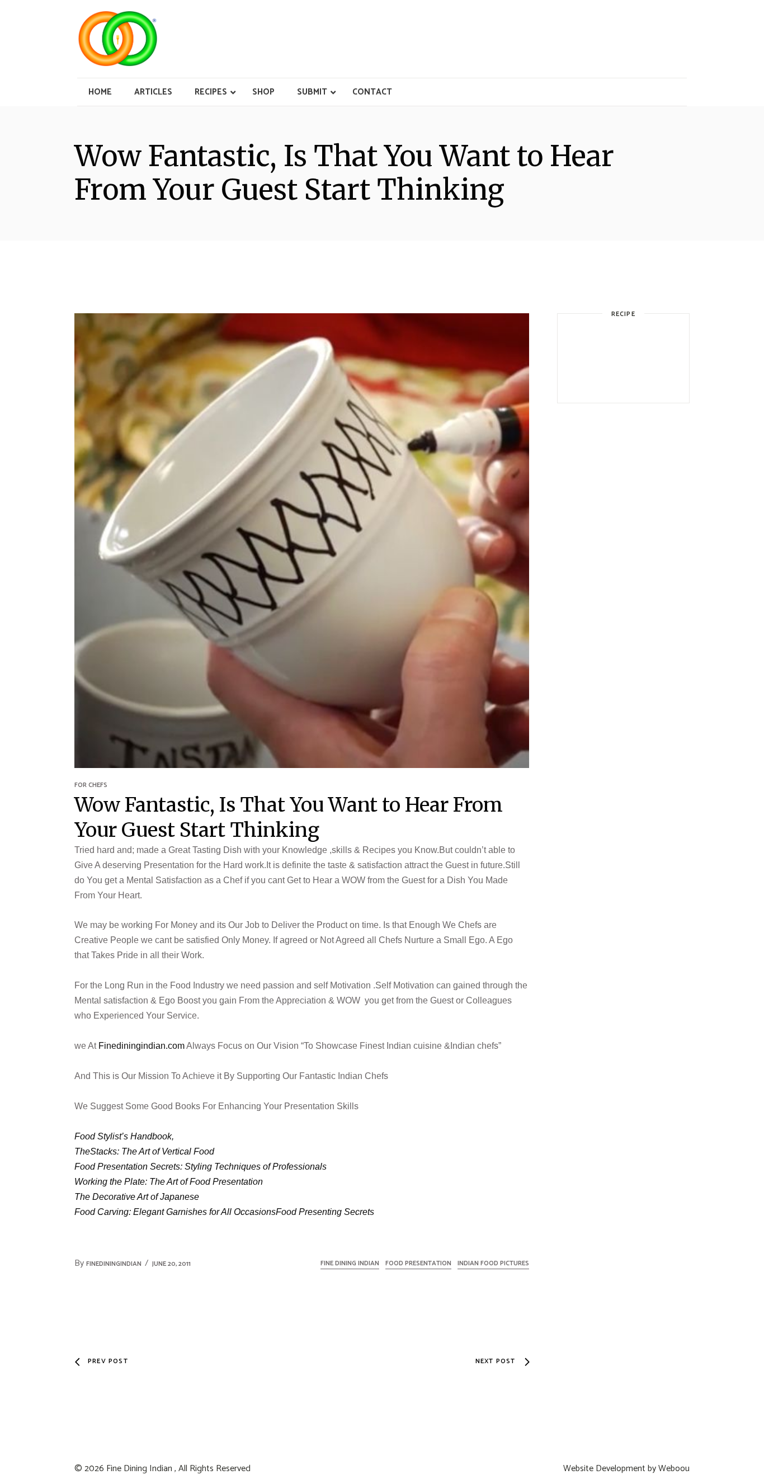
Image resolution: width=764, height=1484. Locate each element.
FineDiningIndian (114, 1264)
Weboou (674, 1468)
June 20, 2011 (171, 1264)
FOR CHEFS (90, 785)
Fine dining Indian (349, 1263)
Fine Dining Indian (139, 1468)
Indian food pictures (493, 1263)
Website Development (604, 1468)
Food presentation (418, 1263)
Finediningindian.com (141, 1045)
